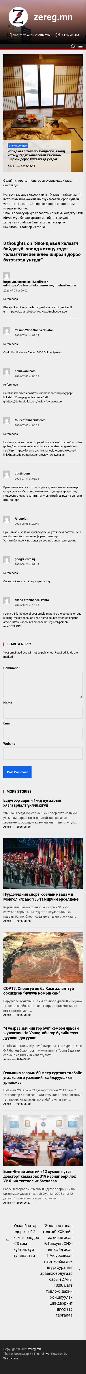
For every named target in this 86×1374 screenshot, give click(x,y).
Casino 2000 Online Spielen (34, 330)
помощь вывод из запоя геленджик (51, 540)
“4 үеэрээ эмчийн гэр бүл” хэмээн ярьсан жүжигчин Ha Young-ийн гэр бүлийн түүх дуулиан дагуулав (41, 1033)
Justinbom (22, 473)
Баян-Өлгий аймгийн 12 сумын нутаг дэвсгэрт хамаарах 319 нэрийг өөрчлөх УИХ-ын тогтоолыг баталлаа (39, 1176)
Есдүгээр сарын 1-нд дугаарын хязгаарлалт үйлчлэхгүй (32, 803)
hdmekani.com (25, 371)
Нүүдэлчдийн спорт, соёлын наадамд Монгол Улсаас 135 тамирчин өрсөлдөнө (41, 896)
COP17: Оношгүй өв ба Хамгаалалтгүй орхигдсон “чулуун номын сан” (38, 991)
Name (7, 703)
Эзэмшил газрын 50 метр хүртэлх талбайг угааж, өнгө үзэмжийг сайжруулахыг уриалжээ (42, 1078)
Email (7, 723)
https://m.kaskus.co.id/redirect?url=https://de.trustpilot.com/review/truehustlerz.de (39, 283)
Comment (11, 668)
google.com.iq (25, 559)
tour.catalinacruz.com (30, 420)
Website (9, 744)
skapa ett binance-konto (32, 600)
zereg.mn (53, 16)
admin (11, 166)
